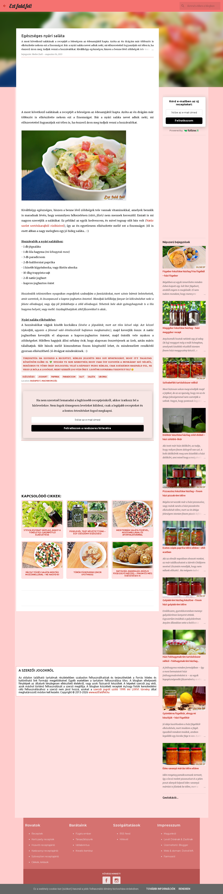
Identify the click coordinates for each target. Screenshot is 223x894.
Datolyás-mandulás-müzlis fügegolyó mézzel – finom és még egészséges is (132, 573)
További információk (160, 888)
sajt (81, 377)
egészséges (29, 377)
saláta (91, 377)
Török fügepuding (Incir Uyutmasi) (87, 573)
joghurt (43, 377)
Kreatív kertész (84, 850)
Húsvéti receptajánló (43, 845)
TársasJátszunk (84, 839)
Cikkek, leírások (40, 862)
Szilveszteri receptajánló (45, 856)
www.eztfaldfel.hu (99, 692)
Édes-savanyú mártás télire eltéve (181, 768)
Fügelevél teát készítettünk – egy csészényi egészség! (87, 532)
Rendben (184, 888)
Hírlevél (124, 839)
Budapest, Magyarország (43, 381)
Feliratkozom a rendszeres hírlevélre (87, 428)
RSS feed (125, 833)
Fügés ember (83, 833)
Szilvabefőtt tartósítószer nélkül (180, 382)
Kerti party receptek (43, 839)
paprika (55, 377)
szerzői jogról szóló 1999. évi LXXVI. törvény (121, 689)
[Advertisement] (87, 82)
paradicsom (69, 377)
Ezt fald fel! (20, 6)
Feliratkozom (184, 120)
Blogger (183, 845)
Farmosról (169, 856)
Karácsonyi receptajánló (45, 850)
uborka (103, 377)
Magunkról (170, 833)
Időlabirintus (82, 845)
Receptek (37, 833)
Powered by (176, 130)
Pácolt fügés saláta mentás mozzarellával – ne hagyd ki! (42, 573)
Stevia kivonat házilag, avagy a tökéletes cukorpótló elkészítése (42, 532)
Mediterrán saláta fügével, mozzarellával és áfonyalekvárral (132, 532)
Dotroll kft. (188, 850)
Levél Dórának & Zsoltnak (178, 839)
